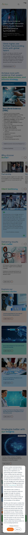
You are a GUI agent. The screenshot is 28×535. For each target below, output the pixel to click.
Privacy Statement (12, 485)
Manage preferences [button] (14, 525)
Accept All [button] (10, 529)
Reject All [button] (18, 529)
